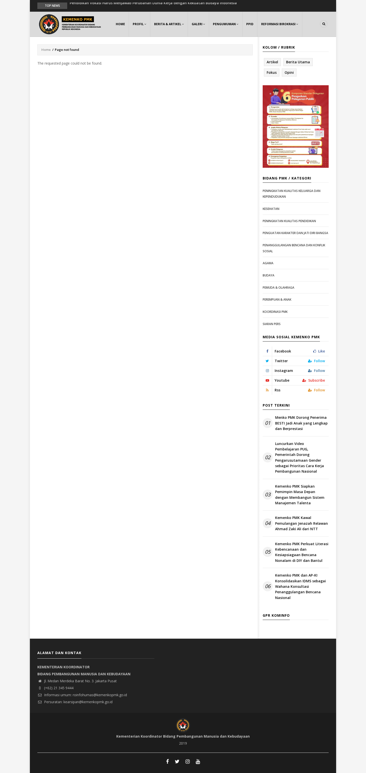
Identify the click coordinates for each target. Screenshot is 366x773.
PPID (249, 24)
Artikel (272, 62)
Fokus (272, 72)
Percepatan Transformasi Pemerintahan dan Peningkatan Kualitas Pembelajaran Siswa (146, 5)
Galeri (197, 24)
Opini (289, 72)
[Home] (71, 23)
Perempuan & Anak (277, 299)
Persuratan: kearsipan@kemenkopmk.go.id (78, 701)
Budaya (268, 275)
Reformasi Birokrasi (278, 24)
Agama (268, 263)
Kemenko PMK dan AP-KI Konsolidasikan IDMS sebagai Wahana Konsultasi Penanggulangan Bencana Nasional (300, 586)
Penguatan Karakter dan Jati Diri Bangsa (295, 233)
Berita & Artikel (168, 24)
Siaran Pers (272, 324)
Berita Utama (298, 62)
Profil (138, 24)
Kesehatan (271, 209)
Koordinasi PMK (275, 312)
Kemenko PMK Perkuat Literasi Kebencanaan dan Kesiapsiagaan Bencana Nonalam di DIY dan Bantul (301, 552)
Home (120, 24)
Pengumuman (225, 24)
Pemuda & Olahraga (278, 287)
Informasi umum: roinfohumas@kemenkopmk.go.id (85, 694)
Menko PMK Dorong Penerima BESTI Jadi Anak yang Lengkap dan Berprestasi (301, 423)
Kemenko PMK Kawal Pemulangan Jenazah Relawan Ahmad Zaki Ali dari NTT (301, 523)
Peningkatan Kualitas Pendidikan (289, 221)
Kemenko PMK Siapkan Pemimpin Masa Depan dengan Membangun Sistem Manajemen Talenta (299, 494)
